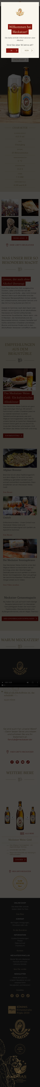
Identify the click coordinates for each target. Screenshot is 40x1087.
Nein (27, 51)
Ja (11, 51)
